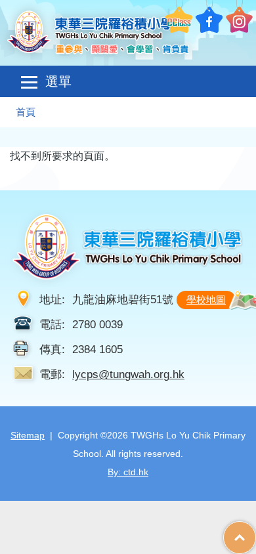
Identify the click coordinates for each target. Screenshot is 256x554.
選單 (58, 81)
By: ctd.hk (128, 472)
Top (255, 531)
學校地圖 (206, 299)
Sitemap (28, 435)
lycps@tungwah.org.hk (128, 374)
